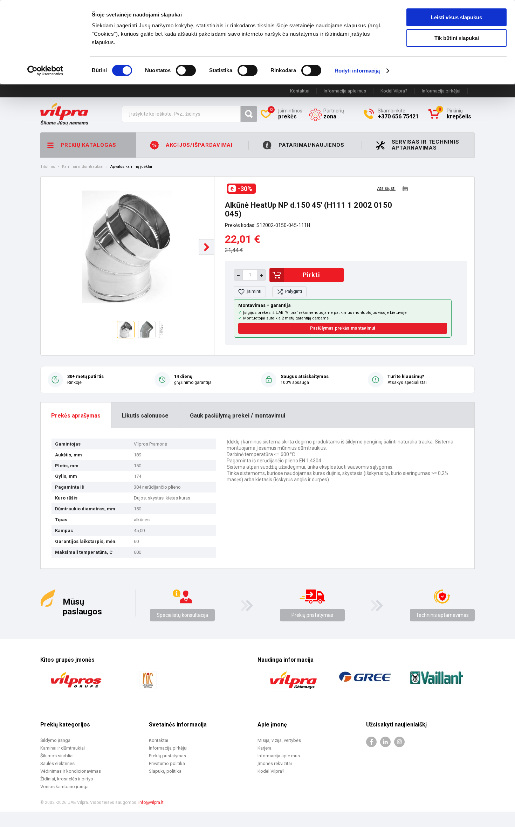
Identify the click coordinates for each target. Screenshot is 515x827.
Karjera (265, 748)
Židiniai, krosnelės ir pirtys (66, 778)
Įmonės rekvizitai (275, 763)
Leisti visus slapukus (456, 17)
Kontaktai (299, 91)
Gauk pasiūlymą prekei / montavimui (237, 415)
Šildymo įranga (55, 740)
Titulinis (47, 167)
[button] (206, 247)
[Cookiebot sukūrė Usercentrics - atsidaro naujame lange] (45, 71)
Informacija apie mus (345, 91)
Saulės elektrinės (57, 763)
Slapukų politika (165, 771)
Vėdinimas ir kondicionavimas (70, 771)
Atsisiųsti (386, 188)
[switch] (186, 70)
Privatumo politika (167, 763)
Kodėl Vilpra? (393, 91)
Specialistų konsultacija (182, 615)
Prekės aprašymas (76, 415)
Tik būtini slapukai (456, 38)
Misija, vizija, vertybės (279, 740)
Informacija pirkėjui (441, 91)
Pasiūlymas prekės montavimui (342, 328)
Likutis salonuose (145, 415)
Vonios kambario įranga (64, 786)
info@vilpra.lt (151, 802)
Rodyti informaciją (357, 71)
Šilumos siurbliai (57, 755)
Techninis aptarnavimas (442, 615)
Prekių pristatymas (312, 615)
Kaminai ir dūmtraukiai (82, 167)
